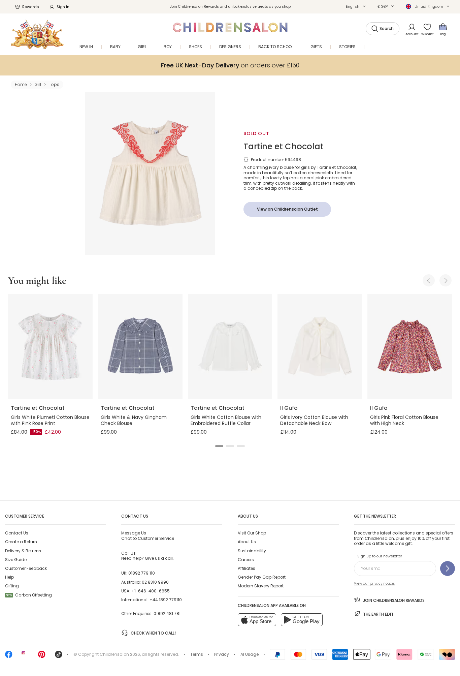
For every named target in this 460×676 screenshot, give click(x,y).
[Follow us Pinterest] (41, 656)
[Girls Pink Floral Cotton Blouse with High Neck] (409, 346)
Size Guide (16, 559)
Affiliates (246, 568)
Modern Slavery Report (261, 586)
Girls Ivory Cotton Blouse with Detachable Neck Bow (314, 420)
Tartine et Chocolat (283, 146)
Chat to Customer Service (147, 535)
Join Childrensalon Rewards (394, 600)
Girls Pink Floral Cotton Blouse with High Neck (404, 420)
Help (9, 577)
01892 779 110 (141, 573)
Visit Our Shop (252, 533)
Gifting (12, 586)
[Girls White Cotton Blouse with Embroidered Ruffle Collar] (230, 346)
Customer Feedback (26, 568)
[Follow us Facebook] (8, 656)
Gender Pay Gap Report (262, 577)
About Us (247, 542)
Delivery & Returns (23, 551)
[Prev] (429, 280)
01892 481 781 (167, 613)
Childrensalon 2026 (120, 654)
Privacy (221, 654)
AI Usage (249, 654)
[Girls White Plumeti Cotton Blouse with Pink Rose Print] (50, 346)
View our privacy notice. (374, 583)
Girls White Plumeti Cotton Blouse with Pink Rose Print (50, 420)
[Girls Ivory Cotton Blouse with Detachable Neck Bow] (319, 346)
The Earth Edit (378, 614)
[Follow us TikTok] (58, 656)
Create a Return (21, 542)
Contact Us (16, 533)
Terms (196, 654)
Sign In (63, 6)
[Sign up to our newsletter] (447, 568)
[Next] (445, 280)
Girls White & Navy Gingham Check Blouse (134, 420)
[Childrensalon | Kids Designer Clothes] (37, 34)
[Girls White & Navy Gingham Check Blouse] (140, 346)
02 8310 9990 (155, 582)
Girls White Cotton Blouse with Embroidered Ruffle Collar (226, 420)
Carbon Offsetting (29, 595)
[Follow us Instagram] (25, 656)
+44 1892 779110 (166, 600)
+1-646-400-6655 (150, 591)
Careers (246, 559)
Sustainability (252, 551)
